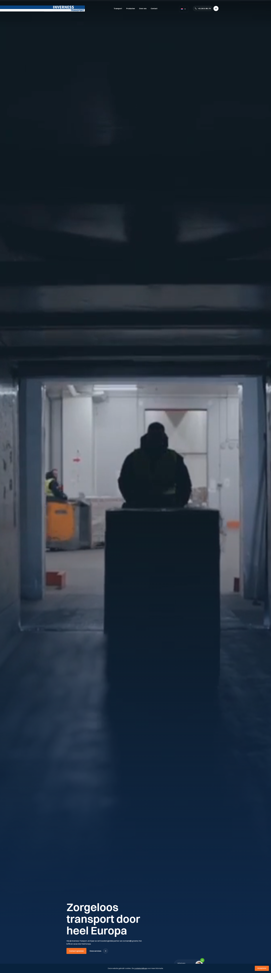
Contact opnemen (76, 951)
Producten (130, 8)
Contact (154, 8)
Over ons (143, 8)
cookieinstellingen (140, 968)
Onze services (95, 951)
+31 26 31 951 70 (204, 8)
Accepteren (261, 968)
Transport (118, 8)
